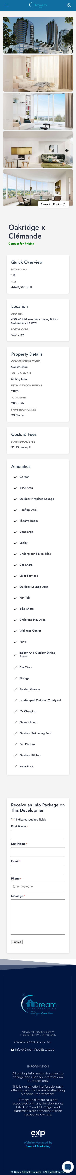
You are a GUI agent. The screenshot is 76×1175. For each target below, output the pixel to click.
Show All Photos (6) (53, 204)
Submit (17, 942)
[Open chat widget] (68, 1167)
